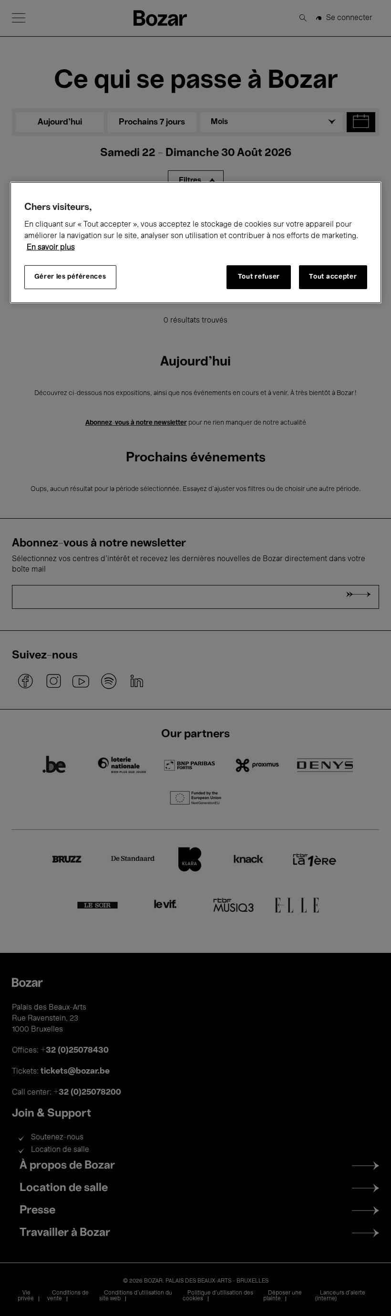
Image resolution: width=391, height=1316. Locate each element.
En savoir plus (51, 247)
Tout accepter (333, 277)
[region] (195, 242)
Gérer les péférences (70, 277)
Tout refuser (259, 277)
